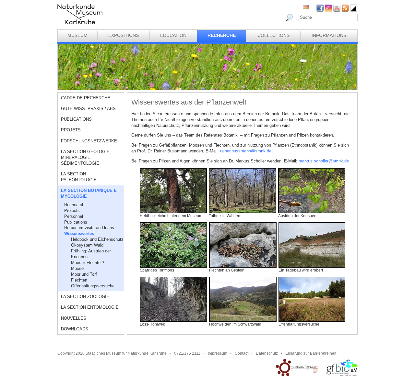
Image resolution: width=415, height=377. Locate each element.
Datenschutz (267, 353)
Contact (241, 353)
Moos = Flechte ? (87, 262)
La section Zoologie (85, 296)
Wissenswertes (79, 233)
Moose (77, 268)
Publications (76, 119)
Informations (329, 35)
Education (173, 35)
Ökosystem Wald (87, 245)
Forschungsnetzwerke (89, 141)
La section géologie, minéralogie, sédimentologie (86, 157)
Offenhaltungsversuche (92, 285)
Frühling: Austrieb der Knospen (91, 254)
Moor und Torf (84, 274)
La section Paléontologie (79, 177)
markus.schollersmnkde (324, 161)
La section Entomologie (90, 307)
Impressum (217, 353)
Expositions (123, 35)
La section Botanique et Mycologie (90, 193)
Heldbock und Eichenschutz (97, 239)
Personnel (73, 216)
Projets (71, 130)
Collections (273, 35)
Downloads (74, 329)
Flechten (79, 280)
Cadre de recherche (85, 97)
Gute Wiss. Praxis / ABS (88, 108)
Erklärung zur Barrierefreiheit (310, 353)
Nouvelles (73, 318)
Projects (72, 210)
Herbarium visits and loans (89, 227)
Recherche (222, 35)
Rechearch (74, 204)
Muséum (77, 35)
